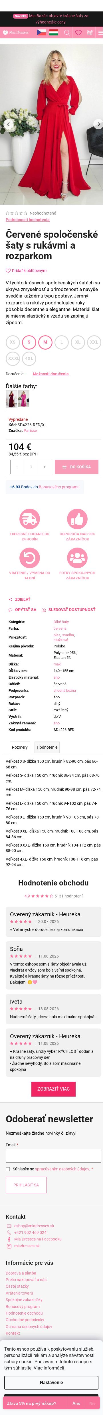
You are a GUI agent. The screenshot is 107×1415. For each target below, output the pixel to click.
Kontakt (13, 1333)
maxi (57, 664)
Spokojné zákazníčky (24, 1299)
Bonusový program (23, 1306)
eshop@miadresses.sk (34, 1226)
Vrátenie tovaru (19, 1293)
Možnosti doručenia (51, 374)
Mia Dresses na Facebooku (38, 1239)
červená (60, 628)
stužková (61, 640)
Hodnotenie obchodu (53, 883)
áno (57, 677)
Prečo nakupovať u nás (26, 1279)
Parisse (30, 430)
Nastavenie (51, 1382)
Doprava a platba (21, 1273)
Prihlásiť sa (26, 1185)
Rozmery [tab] (20, 747)
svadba (68, 635)
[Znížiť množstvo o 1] (17, 467)
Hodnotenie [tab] (47, 747)
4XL (29, 358)
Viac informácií (49, 1368)
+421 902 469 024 (30, 1232)
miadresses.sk (27, 1246)
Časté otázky (17, 1286)
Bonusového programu (59, 487)
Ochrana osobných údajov (29, 1326)
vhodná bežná (65, 690)
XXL (94, 342)
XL (78, 342)
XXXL (13, 358)
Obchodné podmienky (25, 1319)
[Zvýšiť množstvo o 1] (45, 467)
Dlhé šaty (61, 622)
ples (57, 635)
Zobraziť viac (53, 1089)
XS (13, 342)
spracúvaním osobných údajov (62, 1169)
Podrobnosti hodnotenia (28, 219)
